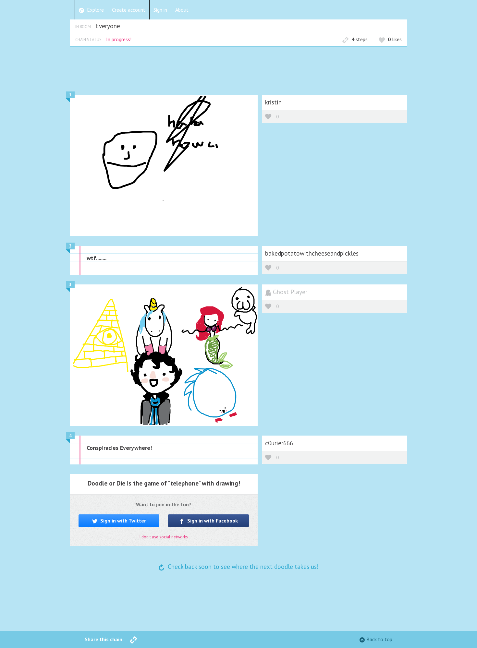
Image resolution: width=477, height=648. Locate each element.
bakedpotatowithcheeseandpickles (312, 253)
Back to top (379, 639)
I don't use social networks (164, 537)
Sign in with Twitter (122, 520)
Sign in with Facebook (212, 520)
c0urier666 (279, 443)
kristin (273, 102)
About (182, 9)
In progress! (118, 39)
